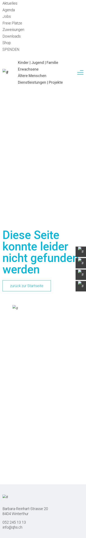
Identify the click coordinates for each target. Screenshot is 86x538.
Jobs (7, 16)
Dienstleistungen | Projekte (40, 82)
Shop (7, 42)
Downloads (12, 36)
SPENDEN (11, 49)
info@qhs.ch (12, 527)
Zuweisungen (13, 29)
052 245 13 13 (14, 522)
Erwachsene (28, 69)
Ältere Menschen (32, 75)
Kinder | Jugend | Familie (38, 62)
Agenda (9, 10)
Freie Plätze (12, 23)
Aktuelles (10, 3)
